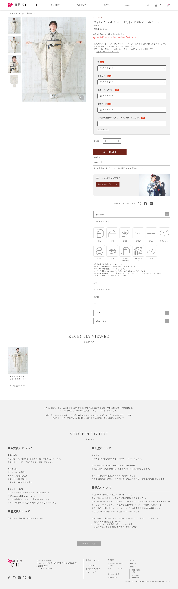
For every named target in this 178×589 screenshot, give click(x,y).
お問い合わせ (113, 577)
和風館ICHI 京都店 (93, 569)
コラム (132, 560)
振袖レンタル (32, 13)
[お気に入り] (162, 5)
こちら (121, 34)
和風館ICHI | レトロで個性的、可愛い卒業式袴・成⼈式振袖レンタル (148, 581)
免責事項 (133, 567)
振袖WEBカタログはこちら (107, 52)
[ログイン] (156, 5)
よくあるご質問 (113, 574)
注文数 (96, 141)
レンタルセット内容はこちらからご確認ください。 (117, 47)
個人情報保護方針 (102, 37)
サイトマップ (91, 572)
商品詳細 (100, 215)
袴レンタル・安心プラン (107, 184)
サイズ (99, 313)
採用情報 (133, 563)
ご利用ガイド (91, 566)
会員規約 (111, 560)
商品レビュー (102, 321)
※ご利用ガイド (103, 129)
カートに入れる (110, 152)
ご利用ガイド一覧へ (89, 544)
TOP (9, 13)
